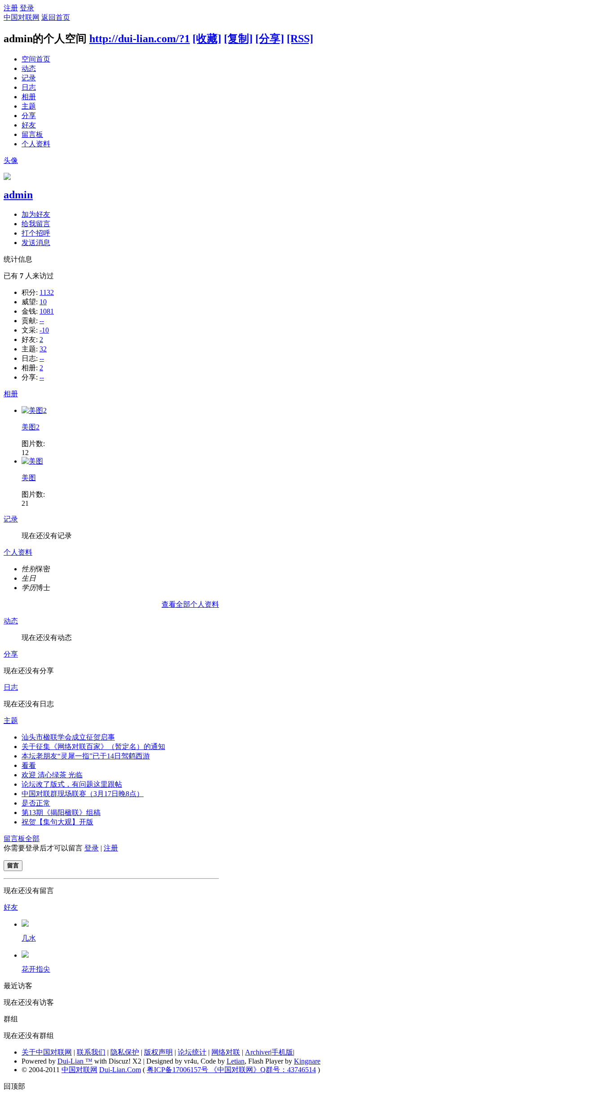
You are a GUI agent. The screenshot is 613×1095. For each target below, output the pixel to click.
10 (43, 302)
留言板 (32, 134)
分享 (29, 115)
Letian (236, 1061)
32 (43, 349)
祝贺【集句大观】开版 (57, 822)
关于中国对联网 (47, 1052)
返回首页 (55, 17)
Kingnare (307, 1061)
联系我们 (91, 1052)
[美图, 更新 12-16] (32, 461)
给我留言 (36, 224)
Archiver (257, 1052)
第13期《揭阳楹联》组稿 (61, 812)
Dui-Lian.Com (120, 1069)
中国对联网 (21, 17)
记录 (29, 78)
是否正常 (36, 803)
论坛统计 (192, 1052)
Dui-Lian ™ (74, 1061)
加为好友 (36, 214)
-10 (44, 330)
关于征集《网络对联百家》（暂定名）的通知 (93, 746)
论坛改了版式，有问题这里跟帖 (72, 784)
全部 (32, 838)
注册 (11, 8)
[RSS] (300, 38)
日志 (29, 87)
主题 (29, 106)
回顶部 (14, 1086)
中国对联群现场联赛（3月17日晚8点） (83, 793)
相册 (29, 97)
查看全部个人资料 (190, 604)
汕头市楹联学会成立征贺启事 (68, 737)
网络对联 (225, 1052)
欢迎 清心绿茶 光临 (52, 775)
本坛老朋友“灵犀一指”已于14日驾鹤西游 (86, 756)
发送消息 (36, 242)
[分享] (269, 38)
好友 (29, 125)
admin (18, 195)
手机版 (282, 1052)
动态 (29, 68)
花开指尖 (36, 969)
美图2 (30, 427)
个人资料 (36, 144)
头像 (11, 160)
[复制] (238, 38)
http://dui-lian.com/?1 (139, 38)
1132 (46, 292)
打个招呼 (36, 233)
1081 (46, 311)
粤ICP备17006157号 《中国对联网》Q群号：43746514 (231, 1069)
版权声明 (158, 1052)
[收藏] (207, 38)
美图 (29, 478)
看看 (29, 765)
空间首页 (36, 59)
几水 (29, 938)
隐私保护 (124, 1052)
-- (41, 320)
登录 (27, 8)
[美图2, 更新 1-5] (34, 410)
